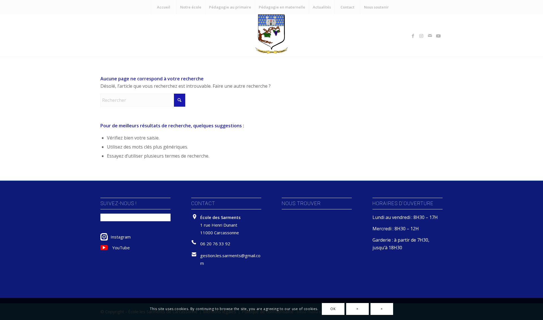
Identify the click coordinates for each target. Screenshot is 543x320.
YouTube (121, 247)
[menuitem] (163, 7)
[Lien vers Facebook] (413, 35)
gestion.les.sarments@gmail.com (230, 259)
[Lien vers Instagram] (421, 35)
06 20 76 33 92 (215, 243)
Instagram (121, 237)
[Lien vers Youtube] (438, 35)
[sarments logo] (271, 35)
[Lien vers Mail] (430, 35)
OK (332, 308)
